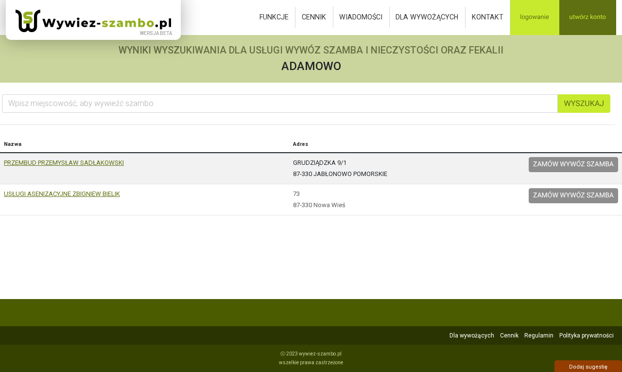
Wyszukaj (584, 103)
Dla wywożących (427, 17)
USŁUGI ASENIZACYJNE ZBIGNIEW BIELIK (62, 193)
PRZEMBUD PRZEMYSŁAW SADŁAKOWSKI (64, 162)
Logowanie (534, 17)
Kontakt (487, 17)
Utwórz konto (588, 17)
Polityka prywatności (586, 335)
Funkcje (274, 17)
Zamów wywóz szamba (573, 164)
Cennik (314, 17)
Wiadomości (360, 17)
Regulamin (538, 335)
